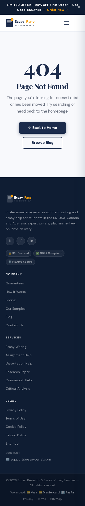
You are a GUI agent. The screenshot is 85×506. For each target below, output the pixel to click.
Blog (9, 317)
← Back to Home (42, 127)
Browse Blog (42, 142)
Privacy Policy (16, 410)
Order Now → (57, 10)
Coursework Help (19, 380)
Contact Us (14, 325)
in (31, 241)
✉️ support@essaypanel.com (28, 459)
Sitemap (12, 444)
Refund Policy (16, 435)
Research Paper (18, 372)
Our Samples (16, 309)
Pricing (11, 300)
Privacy (28, 499)
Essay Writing (16, 347)
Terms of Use (16, 418)
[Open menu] (66, 23)
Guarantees (15, 283)
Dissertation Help (19, 363)
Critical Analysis (18, 389)
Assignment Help (19, 355)
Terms (42, 499)
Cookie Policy (16, 427)
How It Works (16, 292)
